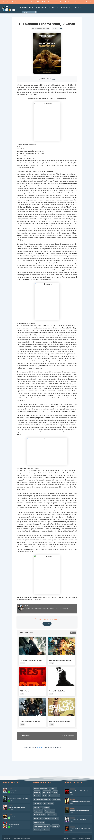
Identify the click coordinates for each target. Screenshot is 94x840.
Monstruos (37, 818)
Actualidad (52, 7)
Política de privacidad (84, 838)
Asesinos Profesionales (40, 788)
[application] (32, 7)
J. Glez (59, 28)
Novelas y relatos (25, 1)
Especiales (64, 7)
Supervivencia (54, 796)
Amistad (55, 826)
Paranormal (56, 799)
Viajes (51, 1)
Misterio (37, 792)
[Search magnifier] (35, 12)
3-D (44, 796)
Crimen (36, 830)
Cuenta (66, 838)
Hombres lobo (69, 1)
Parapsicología (81, 1)
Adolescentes (15, 1)
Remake (37, 796)
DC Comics (46, 792)
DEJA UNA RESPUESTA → (69, 735)
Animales (46, 830)
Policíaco (46, 807)
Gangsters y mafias (51, 818)
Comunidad (77, 7)
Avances (53, 79)
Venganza (37, 803)
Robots (53, 788)
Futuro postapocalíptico (42, 799)
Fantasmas (89, 1)
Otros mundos (52, 815)
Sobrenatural (49, 811)
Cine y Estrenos (25, 7)
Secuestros (38, 811)
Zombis (34, 1)
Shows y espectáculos (41, 826)
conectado (40, 747)
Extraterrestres (39, 815)
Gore (55, 792)
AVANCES (73, 632)
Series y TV (40, 7)
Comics (36, 807)
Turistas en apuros (43, 1)
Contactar (73, 838)
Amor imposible (59, 1)
